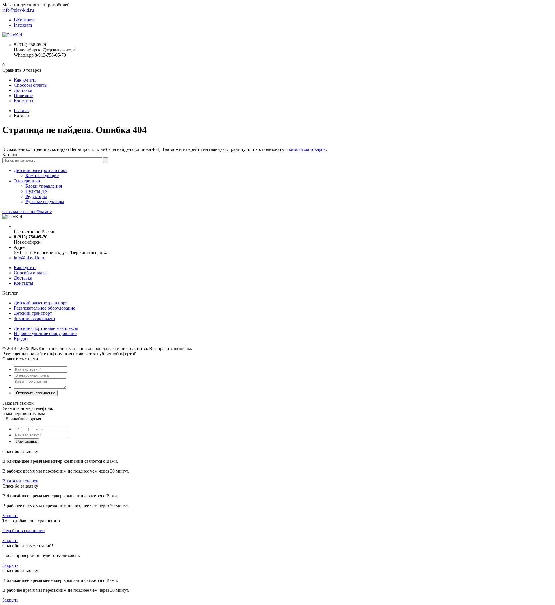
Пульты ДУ (36, 191)
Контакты (23, 100)
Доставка (23, 90)
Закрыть (10, 515)
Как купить (25, 79)
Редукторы (36, 196)
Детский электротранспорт (40, 170)
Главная (21, 110)
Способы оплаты (30, 85)
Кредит (21, 338)
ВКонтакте (24, 19)
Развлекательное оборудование (44, 308)
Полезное (23, 95)
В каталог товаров (20, 480)
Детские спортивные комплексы (46, 328)
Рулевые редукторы (44, 201)
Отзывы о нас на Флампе (27, 211)
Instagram (23, 25)
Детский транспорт (33, 313)
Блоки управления (43, 186)
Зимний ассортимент (35, 318)
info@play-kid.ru (18, 10)
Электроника (27, 180)
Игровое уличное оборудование (45, 333)
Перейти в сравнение (23, 530)
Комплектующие (42, 175)
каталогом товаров (307, 149)
